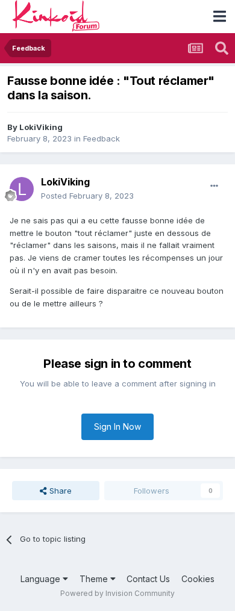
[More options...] (214, 186)
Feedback (101, 138)
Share (59, 490)
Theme (95, 579)
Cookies (198, 579)
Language (41, 579)
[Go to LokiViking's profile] (22, 189)
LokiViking (41, 127)
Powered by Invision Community (117, 593)
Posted (87, 195)
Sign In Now (117, 426)
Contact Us (148, 579)
